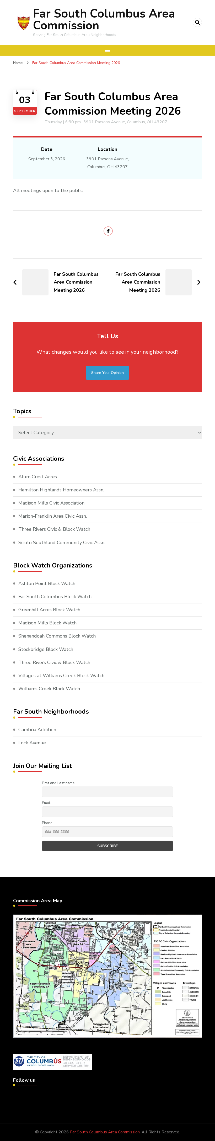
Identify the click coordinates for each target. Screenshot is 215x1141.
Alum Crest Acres (37, 477)
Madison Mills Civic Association (51, 503)
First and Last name (58, 783)
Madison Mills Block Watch (47, 623)
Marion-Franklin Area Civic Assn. (52, 516)
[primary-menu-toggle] (107, 50)
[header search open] (197, 22)
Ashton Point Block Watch (46, 583)
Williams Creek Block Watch (49, 689)
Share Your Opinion (107, 372)
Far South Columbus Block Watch (55, 596)
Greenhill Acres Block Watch (49, 610)
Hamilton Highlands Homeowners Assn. (61, 490)
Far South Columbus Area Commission (104, 20)
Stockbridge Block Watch (45, 649)
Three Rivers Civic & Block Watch (54, 529)
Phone (47, 822)
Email (46, 802)
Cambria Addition (37, 729)
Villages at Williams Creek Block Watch (61, 675)
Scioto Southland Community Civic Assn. (61, 542)
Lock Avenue (32, 743)
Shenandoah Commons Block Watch (57, 636)
